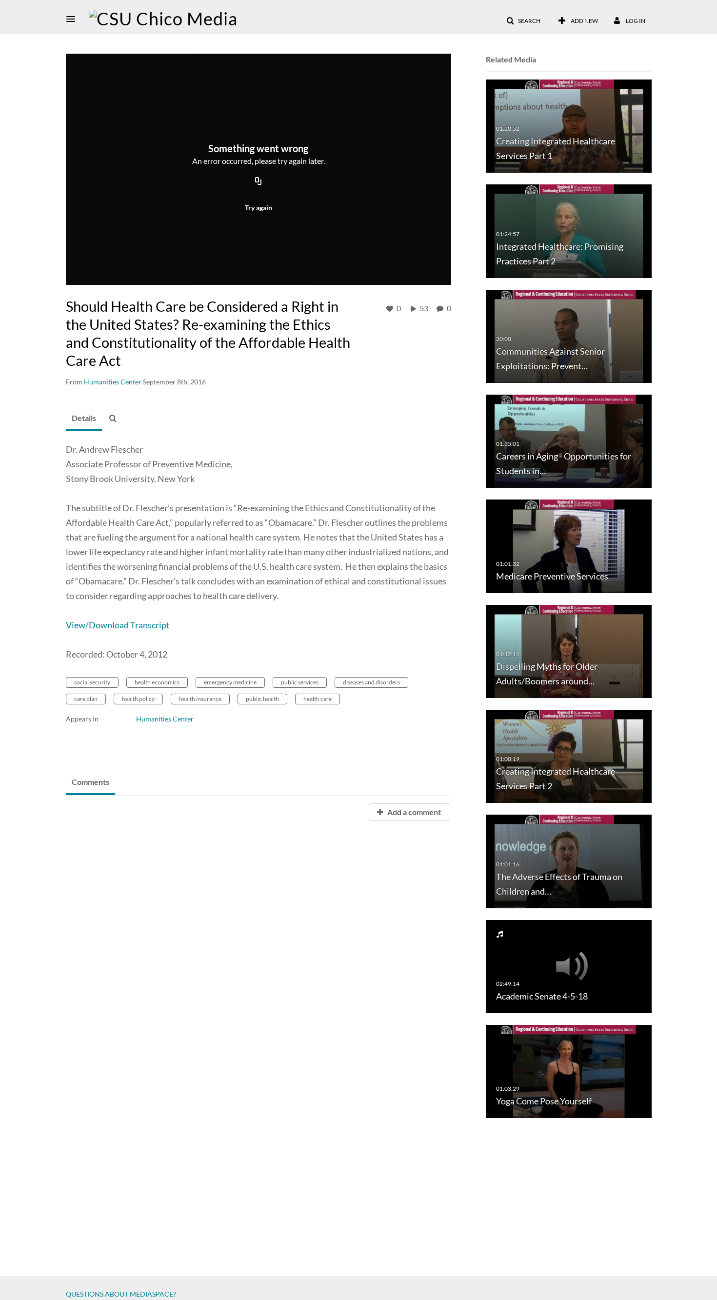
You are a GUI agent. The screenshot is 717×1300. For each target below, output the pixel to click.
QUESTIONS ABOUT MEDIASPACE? (121, 1294)
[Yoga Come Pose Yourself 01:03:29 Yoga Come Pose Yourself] (569, 1071)
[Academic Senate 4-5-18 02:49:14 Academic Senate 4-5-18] (569, 965)
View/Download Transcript (118, 625)
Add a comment (413, 812)
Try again (258, 207)
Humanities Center (165, 719)
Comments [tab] (90, 781)
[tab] (84, 418)
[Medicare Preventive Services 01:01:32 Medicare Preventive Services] (569, 545)
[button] (73, 19)
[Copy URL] (258, 182)
